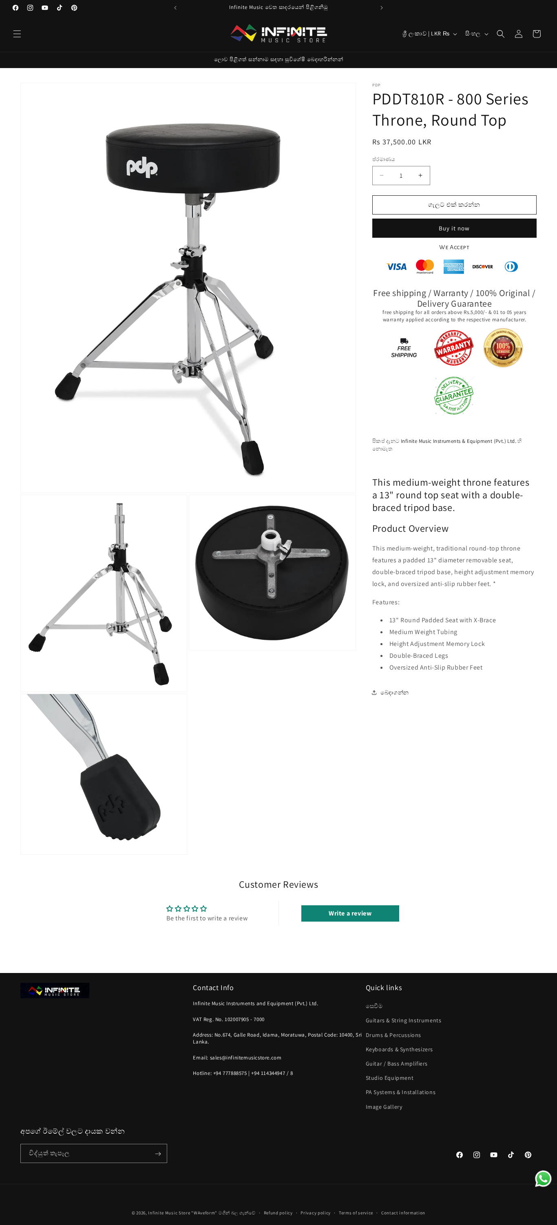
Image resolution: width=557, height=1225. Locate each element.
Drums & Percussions (393, 1035)
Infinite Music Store (169, 1213)
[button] (17, 34)
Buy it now (454, 228)
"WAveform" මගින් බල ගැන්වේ (223, 1213)
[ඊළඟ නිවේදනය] (382, 7)
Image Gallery (384, 1106)
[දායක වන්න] (158, 1153)
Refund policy (278, 1212)
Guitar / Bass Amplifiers (397, 1063)
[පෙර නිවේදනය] (175, 7)
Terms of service (356, 1212)
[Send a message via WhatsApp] (543, 1178)
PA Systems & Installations (401, 1092)
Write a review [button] (350, 913)
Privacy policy (316, 1212)
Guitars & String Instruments (404, 1020)
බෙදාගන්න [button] (394, 692)
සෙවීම (374, 1006)
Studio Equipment (390, 1078)
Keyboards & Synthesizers (399, 1049)
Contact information (403, 1212)
